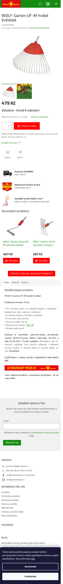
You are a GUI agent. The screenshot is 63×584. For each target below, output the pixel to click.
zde (33, 558)
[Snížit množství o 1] (12, 127)
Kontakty (6, 492)
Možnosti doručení (39, 117)
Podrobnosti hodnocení (38, 28)
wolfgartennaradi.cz (15, 479)
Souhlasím (30, 576)
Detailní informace (10, 142)
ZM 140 (30, 325)
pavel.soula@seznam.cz (17, 466)
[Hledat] (40, 4)
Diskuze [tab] (25, 282)
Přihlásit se (12, 442)
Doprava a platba (9, 504)
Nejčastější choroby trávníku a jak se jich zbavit (23, 543)
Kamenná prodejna (10, 500)
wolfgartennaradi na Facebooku (20, 475)
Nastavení (30, 566)
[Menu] (56, 4)
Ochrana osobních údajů (12, 511)
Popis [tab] (6, 282)
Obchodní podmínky (11, 496)
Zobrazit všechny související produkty (31, 273)
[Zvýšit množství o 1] (12, 124)
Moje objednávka (9, 515)
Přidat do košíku (29, 126)
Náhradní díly (7, 507)
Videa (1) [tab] (15, 282)
